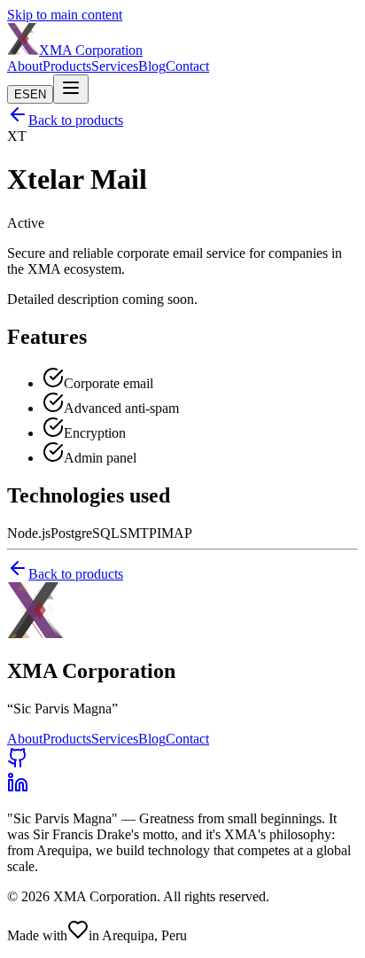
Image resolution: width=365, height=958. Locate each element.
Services (114, 66)
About (25, 66)
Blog (152, 66)
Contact (187, 66)
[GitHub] (17, 763)
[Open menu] (71, 89)
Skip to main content (64, 14)
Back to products (75, 120)
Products (67, 66)
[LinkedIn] (17, 788)
